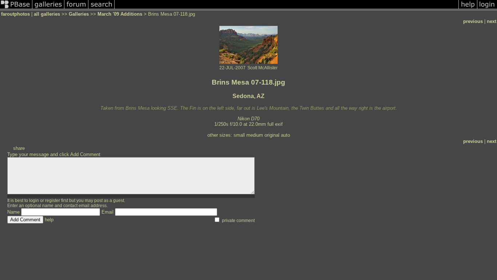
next (491, 21)
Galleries (79, 14)
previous (473, 21)
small (239, 135)
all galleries (47, 14)
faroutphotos (15, 14)
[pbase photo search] (101, 8)
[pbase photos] (16, 8)
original (272, 135)
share (19, 148)
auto (285, 135)
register (52, 200)
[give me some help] (467, 8)
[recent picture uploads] (48, 8)
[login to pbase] (487, 8)
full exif (275, 124)
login (34, 200)
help (49, 219)
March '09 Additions (120, 14)
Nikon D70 (248, 118)
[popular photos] (286, 8)
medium (254, 135)
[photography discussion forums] (76, 8)
